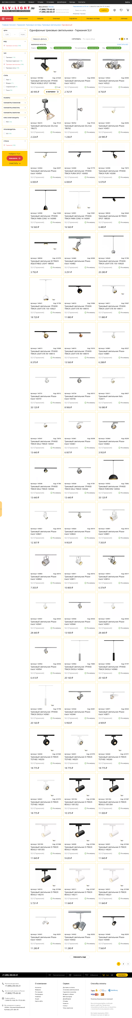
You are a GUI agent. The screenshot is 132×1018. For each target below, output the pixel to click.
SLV (8, 133)
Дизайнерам (61, 2)
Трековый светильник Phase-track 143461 (78, 442)
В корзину (51, 92)
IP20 (9, 122)
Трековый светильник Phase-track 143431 (44, 938)
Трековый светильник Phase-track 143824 (78, 532)
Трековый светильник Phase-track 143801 (112, 532)
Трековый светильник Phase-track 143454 (44, 172)
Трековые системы (33, 25)
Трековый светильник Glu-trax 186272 (44, 127)
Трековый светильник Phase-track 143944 (78, 622)
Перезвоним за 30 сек (81, 6)
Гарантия (22, 2)
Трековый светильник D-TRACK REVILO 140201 (112, 848)
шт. (107, 975)
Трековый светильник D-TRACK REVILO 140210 (44, 893)
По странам (38, 992)
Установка (50, 2)
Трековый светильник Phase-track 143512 (78, 81)
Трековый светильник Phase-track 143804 (44, 577)
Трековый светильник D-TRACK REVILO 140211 (78, 893)
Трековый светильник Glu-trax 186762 (78, 127)
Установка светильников (71, 990)
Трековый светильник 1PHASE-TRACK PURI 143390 (112, 172)
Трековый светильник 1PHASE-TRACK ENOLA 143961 (44, 713)
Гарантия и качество (69, 992)
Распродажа (39, 994)
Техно (9, 90)
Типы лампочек (68, 1008)
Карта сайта (39, 1001)
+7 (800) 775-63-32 (54, 9)
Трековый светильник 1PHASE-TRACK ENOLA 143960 (112, 667)
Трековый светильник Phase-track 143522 (112, 81)
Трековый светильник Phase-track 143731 (44, 397)
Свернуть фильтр (40, 39)
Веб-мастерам (67, 996)
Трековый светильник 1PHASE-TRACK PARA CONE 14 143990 (44, 217)
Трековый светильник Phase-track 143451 (112, 127)
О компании (41, 983)
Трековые (10, 57)
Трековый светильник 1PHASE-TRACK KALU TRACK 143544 (78, 487)
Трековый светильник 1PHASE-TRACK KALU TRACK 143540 (44, 487)
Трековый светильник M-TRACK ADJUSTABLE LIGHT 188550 (45, 262)
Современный (11, 87)
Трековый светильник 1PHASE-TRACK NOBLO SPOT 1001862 (44, 81)
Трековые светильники (51, 25)
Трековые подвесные (14, 61)
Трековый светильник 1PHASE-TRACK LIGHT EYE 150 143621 (44, 307)
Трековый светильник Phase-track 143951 (112, 622)
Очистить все (122, 44)
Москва (51, 7)
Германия (21, 25)
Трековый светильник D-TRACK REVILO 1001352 (78, 803)
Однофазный (92, 48)
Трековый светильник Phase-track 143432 (78, 938)
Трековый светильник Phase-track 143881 (112, 352)
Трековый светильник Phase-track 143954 (44, 667)
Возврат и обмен (68, 994)
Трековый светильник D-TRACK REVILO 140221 (112, 893)
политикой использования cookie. (103, 1009)
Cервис (66, 983)
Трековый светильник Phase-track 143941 (44, 622)
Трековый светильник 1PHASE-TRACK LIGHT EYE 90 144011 (112, 307)
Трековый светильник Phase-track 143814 (112, 577)
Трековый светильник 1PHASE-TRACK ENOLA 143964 (78, 667)
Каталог (8, 18)
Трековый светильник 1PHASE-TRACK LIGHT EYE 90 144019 (78, 352)
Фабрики (38, 990)
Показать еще (79, 957)
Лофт (8, 80)
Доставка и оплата (8, 2)
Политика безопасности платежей (102, 999)
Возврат (31, 2)
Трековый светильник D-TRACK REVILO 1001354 (112, 803)
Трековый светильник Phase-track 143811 (78, 577)
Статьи (65, 1006)
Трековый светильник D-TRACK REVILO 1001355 (44, 848)
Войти (127, 2)
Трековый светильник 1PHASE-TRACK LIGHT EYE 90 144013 (44, 352)
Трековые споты (12, 68)
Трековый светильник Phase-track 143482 (78, 262)
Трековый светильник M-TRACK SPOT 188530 (113, 217)
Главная (5, 25)
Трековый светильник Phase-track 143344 (78, 713)
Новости (65, 1003)
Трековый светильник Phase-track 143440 (112, 938)
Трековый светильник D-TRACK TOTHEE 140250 (44, 758)
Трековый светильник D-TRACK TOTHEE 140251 (78, 758)
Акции (37, 999)
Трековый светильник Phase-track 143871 (112, 713)
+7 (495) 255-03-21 (54, 12)
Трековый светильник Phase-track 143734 (78, 397)
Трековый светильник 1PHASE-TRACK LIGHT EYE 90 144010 (78, 307)
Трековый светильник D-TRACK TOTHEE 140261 (44, 803)
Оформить (122, 975)
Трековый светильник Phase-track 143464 (112, 442)
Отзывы (40, 2)
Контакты (81, 2)
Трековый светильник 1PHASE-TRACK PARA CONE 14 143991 (78, 217)
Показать (13, 158)
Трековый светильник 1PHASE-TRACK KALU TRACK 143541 (44, 442)
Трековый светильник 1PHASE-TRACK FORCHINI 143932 (112, 487)
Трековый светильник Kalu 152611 (111, 397)
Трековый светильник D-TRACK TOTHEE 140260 (112, 758)
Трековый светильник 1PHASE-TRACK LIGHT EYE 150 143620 (112, 262)
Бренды (72, 2)
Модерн (10, 83)
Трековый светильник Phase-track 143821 (44, 532)
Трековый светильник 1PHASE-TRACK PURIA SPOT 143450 (78, 172)
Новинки (38, 996)
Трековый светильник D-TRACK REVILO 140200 (78, 848)
